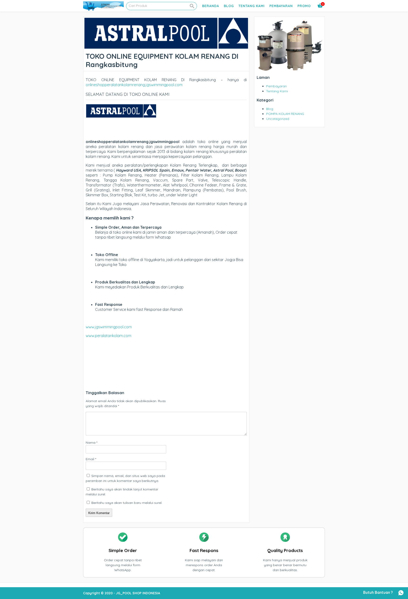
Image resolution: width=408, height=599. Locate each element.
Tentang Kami (251, 6)
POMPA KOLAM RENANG (285, 114)
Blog (229, 6)
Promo (304, 6)
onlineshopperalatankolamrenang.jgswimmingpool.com (134, 84)
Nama (91, 442)
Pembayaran (281, 6)
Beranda (210, 6)
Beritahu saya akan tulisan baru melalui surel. (126, 503)
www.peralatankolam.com (108, 335)
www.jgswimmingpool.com (109, 327)
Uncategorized (277, 119)
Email (91, 459)
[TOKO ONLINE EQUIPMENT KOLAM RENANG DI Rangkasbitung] (166, 47)
